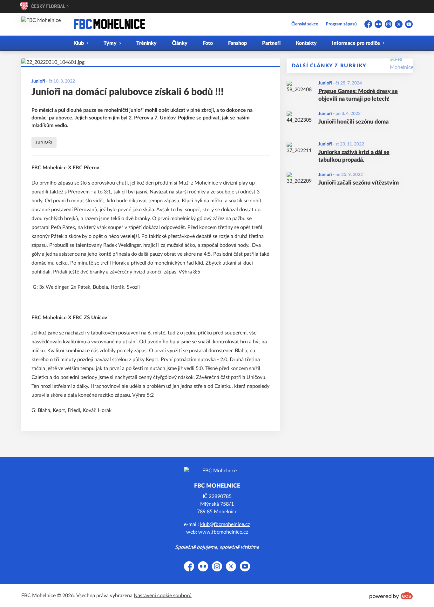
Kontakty (306, 43)
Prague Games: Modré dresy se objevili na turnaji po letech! (358, 95)
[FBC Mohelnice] (109, 24)
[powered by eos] (391, 595)
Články (179, 43)
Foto (208, 43)
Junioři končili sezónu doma (353, 122)
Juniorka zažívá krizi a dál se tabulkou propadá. (354, 156)
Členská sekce (304, 24)
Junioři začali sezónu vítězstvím (358, 183)
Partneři (271, 43)
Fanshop (237, 43)
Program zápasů (341, 24)
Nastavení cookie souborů (163, 595)
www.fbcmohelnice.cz (223, 532)
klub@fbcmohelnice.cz (225, 524)
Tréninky (146, 43)
